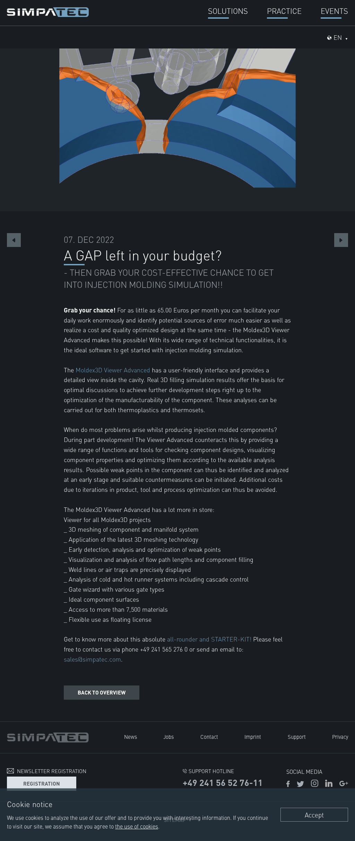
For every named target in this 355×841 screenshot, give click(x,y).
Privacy (340, 736)
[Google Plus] (343, 784)
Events (334, 10)
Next (341, 240)
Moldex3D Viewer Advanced (113, 369)
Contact (209, 736)
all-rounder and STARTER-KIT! (209, 639)
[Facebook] (288, 784)
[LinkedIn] (328, 784)
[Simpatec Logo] (48, 11)
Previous (14, 240)
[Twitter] (300, 784)
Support (297, 736)
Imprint (252, 736)
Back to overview (101, 692)
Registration (41, 783)
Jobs (168, 736)
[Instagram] (314, 784)
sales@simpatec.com (92, 659)
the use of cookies (136, 826)
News (130, 736)
